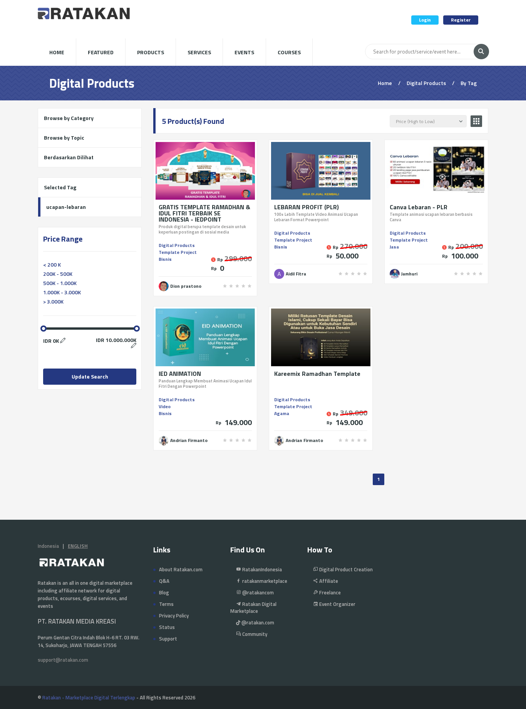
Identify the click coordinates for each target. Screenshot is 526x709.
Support (168, 638)
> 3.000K (53, 301)
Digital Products (177, 245)
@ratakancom (257, 592)
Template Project (178, 252)
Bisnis (165, 259)
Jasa (394, 246)
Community (254, 634)
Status (167, 627)
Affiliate (328, 581)
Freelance (329, 592)
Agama (281, 413)
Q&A (164, 581)
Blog (164, 592)
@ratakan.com (257, 622)
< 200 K (52, 264)
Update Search (90, 376)
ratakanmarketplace (264, 581)
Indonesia (48, 546)
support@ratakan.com (63, 660)
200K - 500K (57, 274)
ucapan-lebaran (66, 207)
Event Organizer (336, 604)
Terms (166, 604)
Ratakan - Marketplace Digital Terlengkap (88, 697)
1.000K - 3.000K (62, 292)
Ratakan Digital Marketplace (253, 607)
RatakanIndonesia (261, 569)
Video (165, 406)
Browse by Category (69, 118)
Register (461, 19)
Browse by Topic (64, 137)
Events (244, 52)
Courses (289, 52)
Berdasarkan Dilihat (69, 157)
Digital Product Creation (345, 569)
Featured (101, 52)
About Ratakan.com (181, 569)
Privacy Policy (174, 615)
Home (56, 52)
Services (199, 52)
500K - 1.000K (60, 283)
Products (150, 52)
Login (425, 19)
